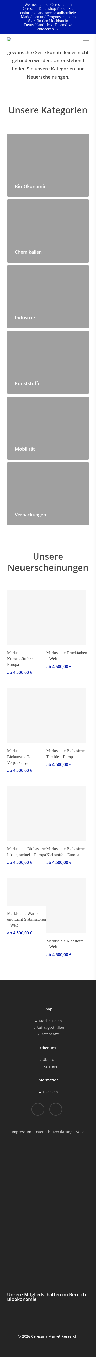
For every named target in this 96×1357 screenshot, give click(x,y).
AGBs (80, 1131)
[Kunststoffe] (48, 362)
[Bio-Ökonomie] (48, 165)
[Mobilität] (48, 428)
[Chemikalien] (48, 230)
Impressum (21, 1131)
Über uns (50, 1059)
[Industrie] (48, 296)
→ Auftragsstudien (48, 1027)
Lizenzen (50, 1091)
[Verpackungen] (48, 493)
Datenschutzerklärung (53, 1131)
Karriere (50, 1066)
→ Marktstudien (48, 1020)
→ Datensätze (48, 1034)
